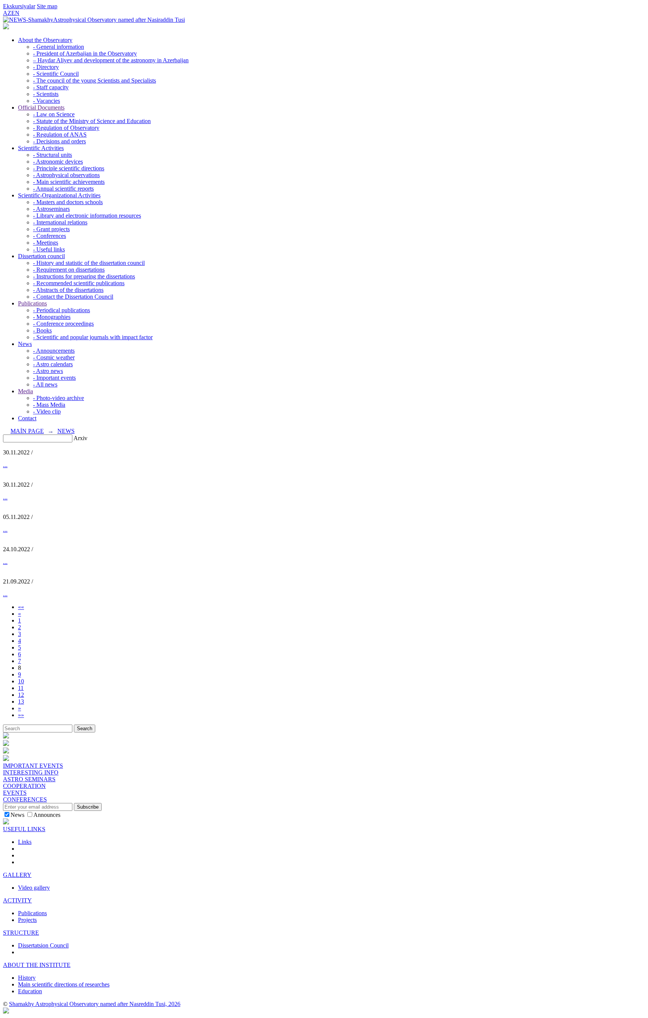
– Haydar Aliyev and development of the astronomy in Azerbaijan (111, 60)
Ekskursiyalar (19, 6)
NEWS (66, 431)
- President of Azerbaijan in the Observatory (85, 53)
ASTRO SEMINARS (29, 779)
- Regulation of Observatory (66, 128)
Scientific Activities (41, 148)
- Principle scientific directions (68, 168)
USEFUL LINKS (24, 829)
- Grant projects (51, 229)
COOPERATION (24, 786)
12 (21, 695)
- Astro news (48, 371)
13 (21, 701)
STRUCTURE (21, 932)
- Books (42, 330)
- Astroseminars (51, 209)
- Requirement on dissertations (69, 269)
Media (25, 391)
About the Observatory (45, 40)
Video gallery (34, 887)
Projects (27, 920)
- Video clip (47, 411)
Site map (47, 6)
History (27, 977)
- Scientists (45, 94)
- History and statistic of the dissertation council (89, 263)
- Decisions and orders (59, 141)
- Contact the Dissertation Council (73, 296)
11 (21, 688)
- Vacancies (46, 101)
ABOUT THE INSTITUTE (36, 965)
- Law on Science (54, 114)
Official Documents (41, 107)
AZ (7, 13)
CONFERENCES (25, 799)
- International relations (60, 222)
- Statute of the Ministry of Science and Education (92, 121)
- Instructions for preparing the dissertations (84, 276)
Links (25, 842)
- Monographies (51, 317)
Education (30, 991)
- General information (58, 47)
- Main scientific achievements (69, 182)
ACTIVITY (17, 900)
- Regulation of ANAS (60, 134)
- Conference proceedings (63, 323)
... (5, 465)
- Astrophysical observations (66, 175)
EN (15, 13)
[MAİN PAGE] (6, 27)
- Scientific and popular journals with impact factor (93, 337)
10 (21, 681)
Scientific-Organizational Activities (59, 195)
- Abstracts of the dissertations (68, 290)
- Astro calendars (53, 364)
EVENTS (15, 792)
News (25, 344)
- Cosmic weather (54, 357)
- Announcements (54, 350)
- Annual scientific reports (63, 188)
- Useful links (49, 249)
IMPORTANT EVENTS (33, 765)
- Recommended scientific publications (78, 283)
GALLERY (17, 875)
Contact (27, 418)
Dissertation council (41, 256)
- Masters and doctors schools (68, 202)
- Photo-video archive (58, 398)
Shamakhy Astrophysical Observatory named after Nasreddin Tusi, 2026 (94, 1004)
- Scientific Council (56, 74)
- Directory (46, 67)
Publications (32, 303)
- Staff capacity (51, 87)
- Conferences (49, 236)
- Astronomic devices (58, 161)
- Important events (54, 377)
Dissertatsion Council (43, 945)
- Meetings (45, 242)
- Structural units (52, 155)
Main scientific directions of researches (64, 984)
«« (21, 607)
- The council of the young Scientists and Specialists (94, 80)
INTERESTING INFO (30, 772)
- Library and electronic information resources (87, 215)
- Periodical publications (61, 310)
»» (21, 715)
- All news (45, 384)
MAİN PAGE (27, 431)
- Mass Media (49, 404)
